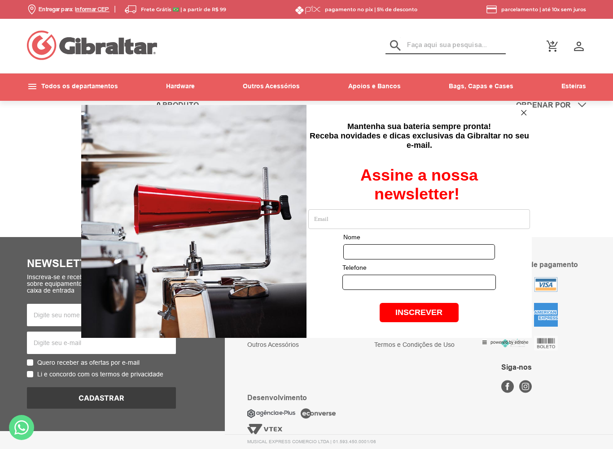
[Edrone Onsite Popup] (306, 224)
